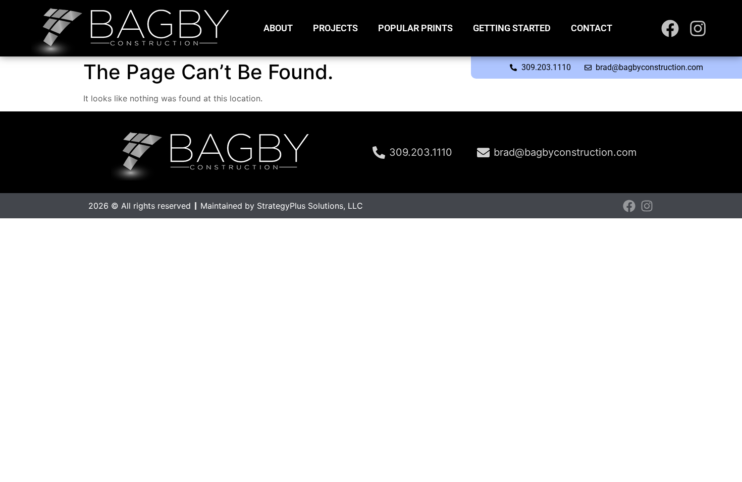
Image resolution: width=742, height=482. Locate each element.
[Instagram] (698, 28)
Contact (591, 28)
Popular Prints (415, 28)
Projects (335, 28)
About (278, 28)
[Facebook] (670, 28)
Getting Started (512, 28)
